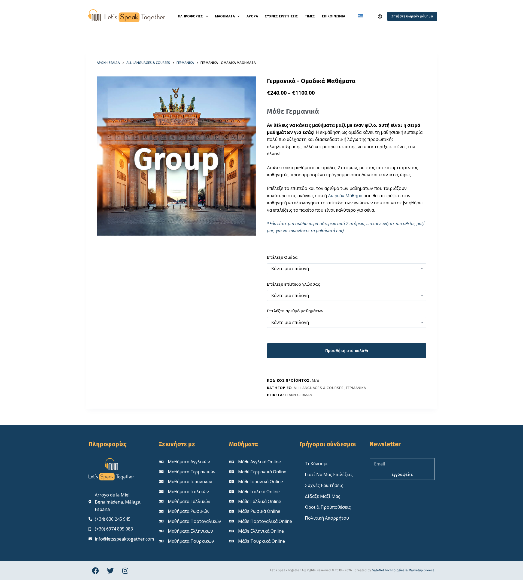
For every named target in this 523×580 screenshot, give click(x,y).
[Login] (380, 16)
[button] (360, 16)
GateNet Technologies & (390, 570)
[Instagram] (125, 570)
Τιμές (310, 16)
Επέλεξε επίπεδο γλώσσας (293, 284)
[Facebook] (95, 570)
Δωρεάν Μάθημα (345, 196)
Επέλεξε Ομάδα (282, 257)
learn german (298, 394)
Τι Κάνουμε (317, 464)
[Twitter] (110, 570)
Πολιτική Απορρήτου (327, 518)
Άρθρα (252, 16)
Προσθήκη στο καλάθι (346, 350)
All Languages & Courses (319, 387)
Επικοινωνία (333, 16)
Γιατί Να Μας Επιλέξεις (329, 474)
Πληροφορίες (190, 16)
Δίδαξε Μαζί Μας (322, 496)
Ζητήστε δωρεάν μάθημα (412, 16)
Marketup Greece (421, 570)
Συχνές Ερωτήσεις (281, 16)
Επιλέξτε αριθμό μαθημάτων (295, 310)
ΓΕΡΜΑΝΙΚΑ (356, 387)
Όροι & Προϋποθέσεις (328, 507)
